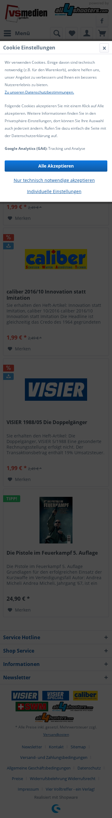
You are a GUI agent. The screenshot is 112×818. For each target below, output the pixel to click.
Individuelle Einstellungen (54, 191)
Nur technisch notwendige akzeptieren (54, 180)
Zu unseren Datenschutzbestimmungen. (39, 92)
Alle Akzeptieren (56, 166)
